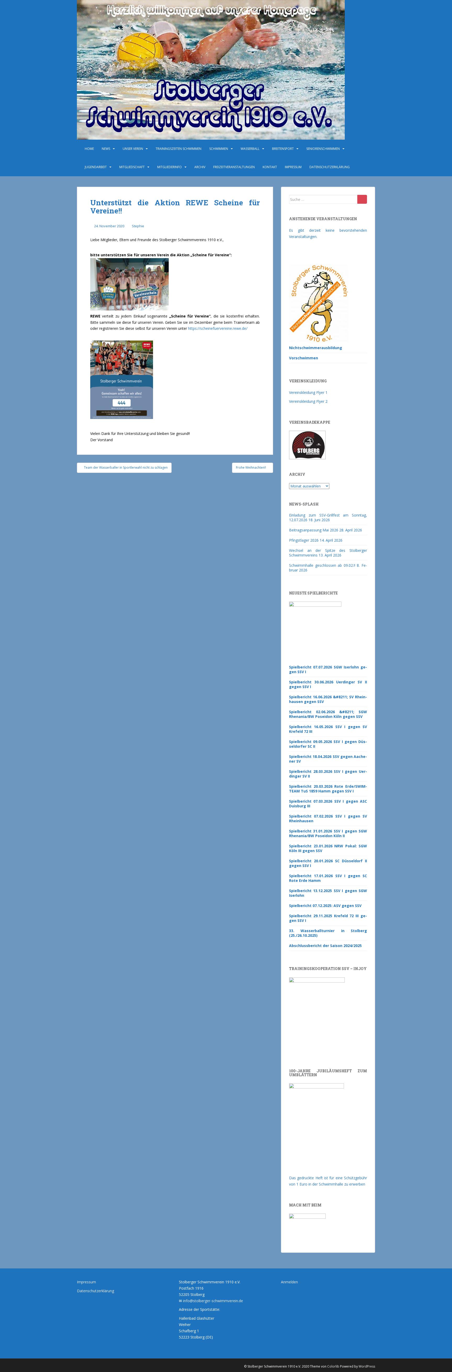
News (106, 148)
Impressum (293, 167)
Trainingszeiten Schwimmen (178, 148)
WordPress (367, 1366)
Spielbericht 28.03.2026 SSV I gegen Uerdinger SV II (328, 774)
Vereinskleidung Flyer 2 (308, 401)
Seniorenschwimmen (323, 148)
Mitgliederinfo (169, 167)
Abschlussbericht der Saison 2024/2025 (325, 945)
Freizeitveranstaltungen (234, 167)
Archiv (199, 167)
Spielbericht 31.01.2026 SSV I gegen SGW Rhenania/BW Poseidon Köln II (328, 833)
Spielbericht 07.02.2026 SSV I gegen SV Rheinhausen (328, 818)
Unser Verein (133, 148)
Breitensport (283, 148)
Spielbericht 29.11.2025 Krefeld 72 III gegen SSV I (328, 918)
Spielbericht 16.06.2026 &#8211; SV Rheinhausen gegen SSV (328, 699)
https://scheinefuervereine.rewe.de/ (217, 328)
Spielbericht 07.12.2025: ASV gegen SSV (325, 905)
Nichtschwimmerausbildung (315, 347)
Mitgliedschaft (132, 167)
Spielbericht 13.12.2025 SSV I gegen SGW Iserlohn (328, 893)
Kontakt (270, 167)
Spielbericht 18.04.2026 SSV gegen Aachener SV (328, 759)
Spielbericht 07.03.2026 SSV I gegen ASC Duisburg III (328, 803)
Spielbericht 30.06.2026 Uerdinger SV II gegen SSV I (328, 684)
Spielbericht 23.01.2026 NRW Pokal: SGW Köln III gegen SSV (328, 848)
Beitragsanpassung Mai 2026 (313, 530)
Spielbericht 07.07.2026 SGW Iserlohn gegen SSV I (328, 669)
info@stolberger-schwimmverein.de (213, 1300)
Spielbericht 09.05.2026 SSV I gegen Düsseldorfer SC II (328, 744)
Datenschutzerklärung (329, 167)
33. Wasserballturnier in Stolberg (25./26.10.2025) (328, 933)
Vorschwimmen (303, 357)
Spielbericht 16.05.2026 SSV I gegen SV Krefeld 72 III (328, 729)
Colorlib (333, 1366)
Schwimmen (218, 148)
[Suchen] (362, 199)
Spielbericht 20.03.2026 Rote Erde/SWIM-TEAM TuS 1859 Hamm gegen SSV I (328, 788)
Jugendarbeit (96, 167)
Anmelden (289, 1281)
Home (89, 148)
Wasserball (250, 148)
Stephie (138, 226)
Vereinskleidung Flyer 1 (308, 392)
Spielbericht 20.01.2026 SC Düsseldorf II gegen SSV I (328, 863)
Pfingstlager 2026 (304, 540)
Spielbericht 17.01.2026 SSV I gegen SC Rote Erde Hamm (328, 878)
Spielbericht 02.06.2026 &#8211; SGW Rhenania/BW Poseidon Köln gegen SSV (328, 714)
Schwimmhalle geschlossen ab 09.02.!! (322, 565)
